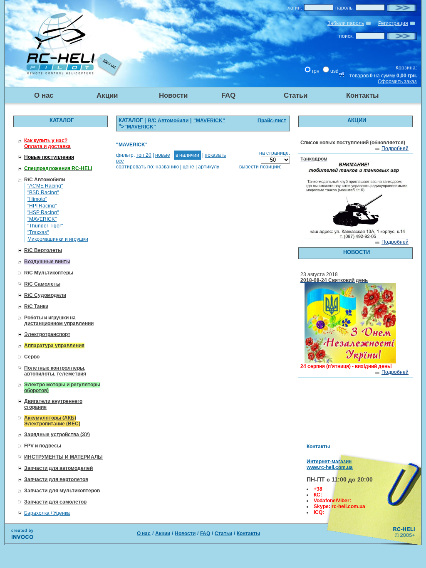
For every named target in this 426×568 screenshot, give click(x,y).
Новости (173, 95)
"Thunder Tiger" (45, 226)
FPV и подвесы (42, 446)
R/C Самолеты (42, 284)
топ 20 (143, 155)
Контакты (362, 95)
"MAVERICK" (42, 219)
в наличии (187, 155)
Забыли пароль (345, 23)
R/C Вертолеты (43, 250)
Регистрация (393, 23)
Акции (107, 95)
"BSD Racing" (43, 192)
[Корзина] (343, 76)
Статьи (295, 95)
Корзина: (406, 68)
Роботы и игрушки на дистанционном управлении (59, 320)
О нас (43, 95)
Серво (32, 357)
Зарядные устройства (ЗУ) (57, 434)
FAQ (228, 95)
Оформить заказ (397, 81)
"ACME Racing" (45, 186)
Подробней (395, 148)
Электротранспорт (47, 334)
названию (167, 167)
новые (162, 155)
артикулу (208, 167)
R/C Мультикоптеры (48, 273)
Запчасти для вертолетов (56, 479)
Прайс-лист (272, 120)
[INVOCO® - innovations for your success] (22, 537)
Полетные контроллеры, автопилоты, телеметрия (55, 371)
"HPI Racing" (42, 206)
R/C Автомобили (44, 180)
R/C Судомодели (45, 295)
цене (188, 167)
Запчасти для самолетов (55, 502)
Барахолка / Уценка (47, 513)
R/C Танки (36, 306)
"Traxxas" (38, 232)
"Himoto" (37, 199)
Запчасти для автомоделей (58, 468)
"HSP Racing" (43, 212)
